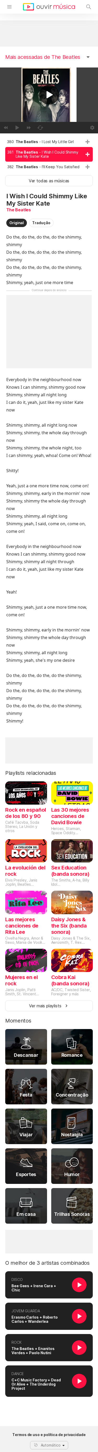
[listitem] (49, 142)
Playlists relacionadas (30, 773)
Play (49, 95)
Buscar (88, 7)
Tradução (41, 223)
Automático (51, 1445)
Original (16, 223)
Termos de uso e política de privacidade (49, 1435)
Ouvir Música (49, 6)
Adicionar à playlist (87, 142)
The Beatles (18, 209)
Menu (9, 7)
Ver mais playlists (45, 1005)
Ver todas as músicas (49, 180)
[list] (49, 154)
